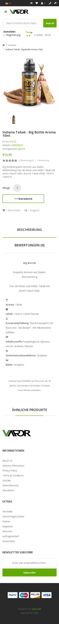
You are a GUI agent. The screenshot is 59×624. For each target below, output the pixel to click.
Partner (6, 521)
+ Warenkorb (24, 198)
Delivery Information (13, 465)
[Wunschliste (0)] (37, 3)
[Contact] (50, 3)
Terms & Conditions (13, 475)
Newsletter (8, 490)
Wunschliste (8, 541)
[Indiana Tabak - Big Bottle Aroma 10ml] (13, 119)
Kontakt (6, 480)
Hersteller (7, 511)
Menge (6, 187)
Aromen (12, 45)
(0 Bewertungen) (26, 160)
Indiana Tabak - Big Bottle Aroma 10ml (24, 49)
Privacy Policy (9, 470)
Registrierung (13, 34)
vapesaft (36, 608)
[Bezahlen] (55, 3)
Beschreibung (29, 229)
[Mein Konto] (43, 3)
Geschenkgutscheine (13, 516)
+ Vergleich (33, 210)
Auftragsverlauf (10, 536)
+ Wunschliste (13, 210)
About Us (7, 460)
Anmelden (9, 31)
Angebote (7, 526)
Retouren (7, 531)
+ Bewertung (43, 160)
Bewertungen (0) (29, 245)
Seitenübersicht (10, 485)
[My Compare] (31, 3)
